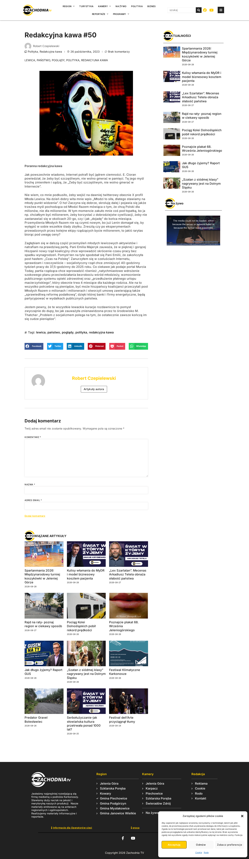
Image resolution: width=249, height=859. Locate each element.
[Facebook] (205, 10)
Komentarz (33, 437)
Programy (119, 14)
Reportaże (98, 14)
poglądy (58, 60)
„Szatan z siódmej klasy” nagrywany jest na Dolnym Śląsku (86, 674)
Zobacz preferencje (229, 844)
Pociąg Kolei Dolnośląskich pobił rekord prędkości (81, 626)
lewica (30, 60)
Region (67, 6)
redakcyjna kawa (94, 60)
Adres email (33, 500)
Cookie (198, 852)
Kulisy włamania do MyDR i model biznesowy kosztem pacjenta (86, 574)
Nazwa (30, 484)
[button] (242, 816)
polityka (72, 60)
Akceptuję (174, 844)
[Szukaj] (199, 10)
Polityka (136, 6)
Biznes (151, 6)
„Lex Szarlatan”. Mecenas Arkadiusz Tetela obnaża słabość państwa (127, 574)
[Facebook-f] (123, 838)
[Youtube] (211, 10)
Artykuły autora (94, 389)
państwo (43, 60)
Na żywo (121, 6)
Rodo (206, 852)
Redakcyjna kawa (51, 51)
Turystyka (86, 6)
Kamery (103, 6)
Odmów (201, 844)
